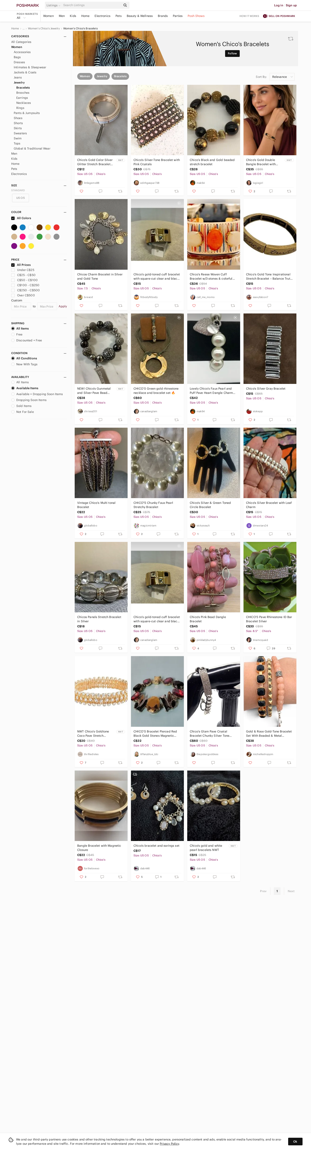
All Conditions (26, 358)
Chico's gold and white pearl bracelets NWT (206, 848)
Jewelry (19, 82)
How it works (249, 16)
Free (19, 334)
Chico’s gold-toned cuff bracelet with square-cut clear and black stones (156, 276)
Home (85, 16)
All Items (22, 328)
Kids (73, 16)
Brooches (22, 93)
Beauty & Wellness (140, 16)
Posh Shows (196, 16)
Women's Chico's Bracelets (80, 28)
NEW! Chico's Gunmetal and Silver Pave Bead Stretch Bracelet (94, 391)
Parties (178, 16)
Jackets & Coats (25, 72)
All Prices (24, 265)
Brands (163, 16)
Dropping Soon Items (31, 400)
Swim (18, 138)
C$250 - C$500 (28, 290)
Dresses (19, 62)
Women (48, 16)
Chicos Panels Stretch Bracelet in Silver (99, 619)
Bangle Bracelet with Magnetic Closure (99, 848)
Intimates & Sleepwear (30, 67)
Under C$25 (25, 270)
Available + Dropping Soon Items (39, 394)
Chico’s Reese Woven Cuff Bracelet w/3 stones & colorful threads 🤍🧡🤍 (211, 276)
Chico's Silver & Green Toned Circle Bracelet (210, 505)
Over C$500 (26, 295)
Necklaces (23, 103)
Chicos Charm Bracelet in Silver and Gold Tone (99, 276)
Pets (119, 16)
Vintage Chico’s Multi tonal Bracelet (96, 505)
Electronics (102, 16)
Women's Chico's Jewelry (44, 28)
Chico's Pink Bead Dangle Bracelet (208, 619)
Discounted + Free (29, 340)
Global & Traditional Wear (32, 148)
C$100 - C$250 (28, 285)
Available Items (27, 388)
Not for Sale (25, 412)
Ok (295, 1141)
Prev (263, 891)
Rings (20, 108)
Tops (17, 143)
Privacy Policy (169, 1144)
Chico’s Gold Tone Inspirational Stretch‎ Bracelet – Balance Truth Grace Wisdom (269, 276)
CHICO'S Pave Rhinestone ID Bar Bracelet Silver (269, 619)
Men (62, 16)
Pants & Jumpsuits (27, 113)
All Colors (23, 218)
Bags (17, 57)
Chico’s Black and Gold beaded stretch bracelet (212, 162)
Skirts (18, 128)
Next (291, 891)
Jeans (18, 77)
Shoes (18, 118)
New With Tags (26, 364)
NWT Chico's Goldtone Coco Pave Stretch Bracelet (93, 734)
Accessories (22, 52)
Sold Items (24, 406)
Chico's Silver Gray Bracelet (265, 388)
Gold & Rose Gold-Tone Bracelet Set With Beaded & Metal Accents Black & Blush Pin (269, 734)
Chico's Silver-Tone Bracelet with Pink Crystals (156, 162)
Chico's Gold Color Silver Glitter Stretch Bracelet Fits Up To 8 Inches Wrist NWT (95, 162)
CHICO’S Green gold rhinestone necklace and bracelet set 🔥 (156, 391)
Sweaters (20, 133)
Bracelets (23, 87)
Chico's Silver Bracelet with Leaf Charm (269, 505)
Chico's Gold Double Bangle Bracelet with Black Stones (261, 162)
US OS (20, 198)
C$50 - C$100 (27, 280)
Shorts (18, 123)
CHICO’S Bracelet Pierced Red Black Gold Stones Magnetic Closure (155, 734)
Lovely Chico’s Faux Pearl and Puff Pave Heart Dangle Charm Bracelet (211, 391)
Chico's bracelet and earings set (156, 846)
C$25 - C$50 (26, 275)
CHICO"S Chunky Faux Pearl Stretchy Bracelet (153, 505)
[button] (54, 5)
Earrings (22, 98)
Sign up (291, 5)
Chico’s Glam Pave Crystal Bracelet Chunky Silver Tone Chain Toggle (209, 734)
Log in (278, 5)
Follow (232, 53)
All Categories (21, 42)
